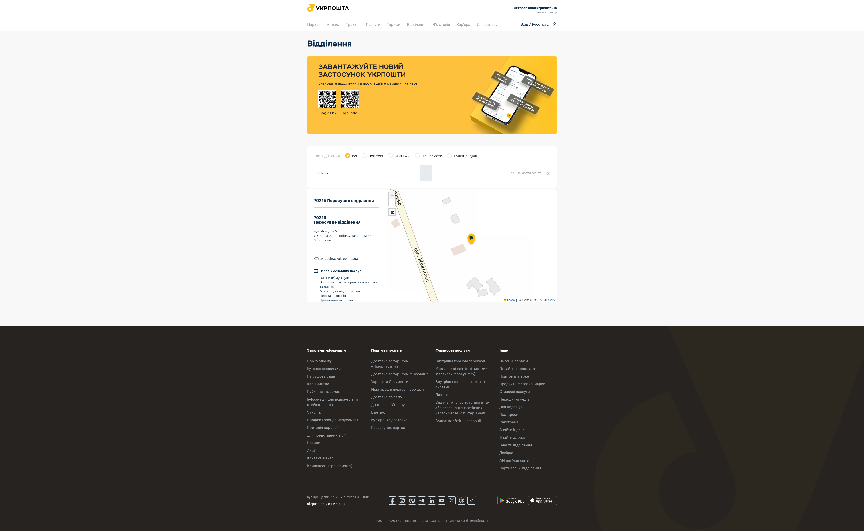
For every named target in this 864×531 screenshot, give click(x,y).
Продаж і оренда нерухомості (333, 420)
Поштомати (432, 156)
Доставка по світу (386, 397)
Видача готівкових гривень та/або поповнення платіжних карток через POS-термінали (462, 407)
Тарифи (393, 24)
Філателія (441, 24)
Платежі (442, 395)
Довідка (506, 453)
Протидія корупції (322, 428)
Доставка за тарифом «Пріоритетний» (390, 364)
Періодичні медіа (514, 399)
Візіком (549, 300)
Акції (311, 450)
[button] (471, 239)
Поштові (375, 156)
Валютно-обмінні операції (458, 421)
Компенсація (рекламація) (329, 466)
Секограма (509, 422)
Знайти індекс (512, 430)
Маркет (313, 24)
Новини (313, 443)
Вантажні (402, 156)
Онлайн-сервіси (514, 361)
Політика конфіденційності (467, 520)
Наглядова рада (321, 376)
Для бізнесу (487, 24)
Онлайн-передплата (517, 369)
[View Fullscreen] (392, 212)
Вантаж (378, 412)
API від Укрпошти (514, 460)
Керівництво (318, 384)
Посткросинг (511, 414)
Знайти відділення (516, 445)
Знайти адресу (513, 437)
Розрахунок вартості (389, 428)
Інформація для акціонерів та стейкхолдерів (332, 402)
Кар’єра (463, 24)
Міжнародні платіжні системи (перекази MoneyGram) (461, 371)
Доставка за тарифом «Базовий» (400, 374)
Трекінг (352, 24)
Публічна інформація (325, 392)
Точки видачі (465, 156)
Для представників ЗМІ (327, 435)
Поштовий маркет (515, 376)
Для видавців (511, 407)
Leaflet (510, 300)
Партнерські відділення (520, 468)
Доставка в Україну (388, 405)
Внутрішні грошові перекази (460, 361)
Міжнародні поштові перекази (397, 389)
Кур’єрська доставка (389, 420)
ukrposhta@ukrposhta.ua (339, 258)
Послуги (373, 24)
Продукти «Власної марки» (524, 384)
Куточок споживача (324, 369)
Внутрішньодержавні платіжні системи (461, 384)
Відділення (416, 24)
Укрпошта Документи (389, 382)
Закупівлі (315, 412)
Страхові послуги (515, 392)
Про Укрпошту (319, 361)
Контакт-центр (320, 458)
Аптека (333, 24)
